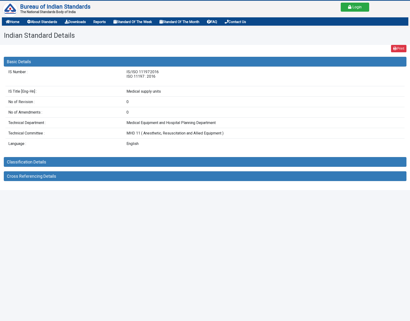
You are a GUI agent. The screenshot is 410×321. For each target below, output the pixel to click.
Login (356, 7)
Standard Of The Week (134, 22)
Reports (99, 22)
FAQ (214, 22)
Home (14, 22)
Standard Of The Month (181, 22)
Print (400, 48)
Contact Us (237, 22)
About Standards (44, 22)
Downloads (77, 22)
